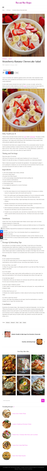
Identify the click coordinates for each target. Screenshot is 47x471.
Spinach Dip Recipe (9, 393)
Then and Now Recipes (15, 467)
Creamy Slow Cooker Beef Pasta (20, 445)
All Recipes (4, 58)
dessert (13, 322)
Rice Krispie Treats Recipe (23, 372)
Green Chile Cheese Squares (19, 455)
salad (25, 136)
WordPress (30, 469)
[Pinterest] (9, 72)
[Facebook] (7, 72)
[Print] (12, 72)
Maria (3, 65)
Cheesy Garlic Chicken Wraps (19, 413)
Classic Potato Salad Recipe (38, 393)
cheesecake (32, 136)
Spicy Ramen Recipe (23, 393)
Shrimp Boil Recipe (9, 372)
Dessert (10, 58)
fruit (17, 322)
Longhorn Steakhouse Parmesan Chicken (21, 424)
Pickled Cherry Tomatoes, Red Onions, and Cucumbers (25, 434)
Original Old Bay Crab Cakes (38, 372)
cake (25, 86)
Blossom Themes (18, 469)
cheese (8, 322)
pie (21, 322)
